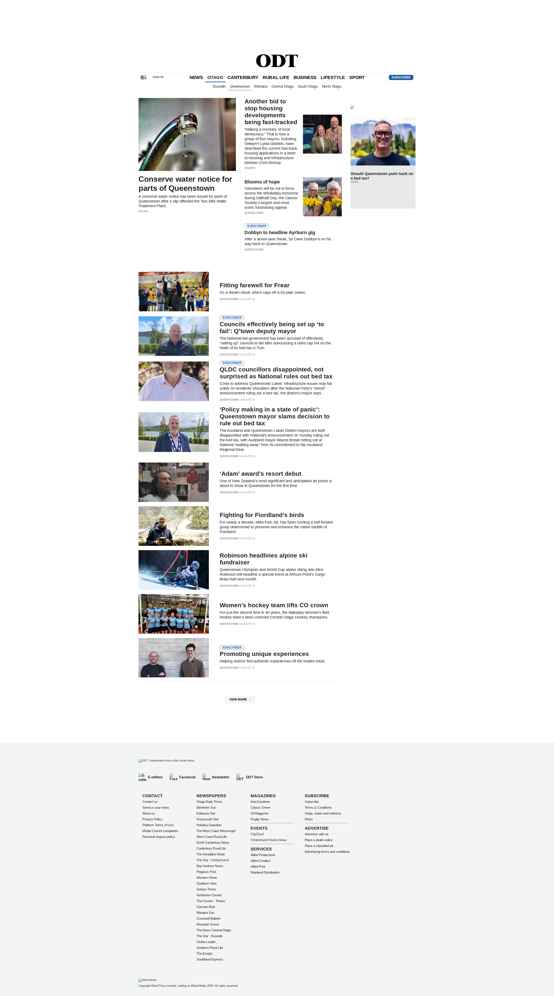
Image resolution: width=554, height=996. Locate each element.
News (196, 77)
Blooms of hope (262, 182)
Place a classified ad (319, 846)
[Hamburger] (143, 77)
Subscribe (401, 77)
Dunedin (219, 86)
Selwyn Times (206, 889)
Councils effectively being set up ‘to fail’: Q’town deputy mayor (272, 327)
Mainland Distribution (265, 872)
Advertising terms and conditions (327, 851)
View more (238, 699)
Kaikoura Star (205, 813)
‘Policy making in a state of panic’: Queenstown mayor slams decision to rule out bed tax (275, 416)
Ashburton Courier (209, 895)
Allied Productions (263, 855)
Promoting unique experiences (264, 654)
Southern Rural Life (209, 947)
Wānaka (260, 86)
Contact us (150, 801)
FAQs (309, 819)
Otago (215, 77)
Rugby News (260, 819)
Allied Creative (261, 861)
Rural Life (276, 77)
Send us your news (155, 807)
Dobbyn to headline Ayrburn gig (280, 232)
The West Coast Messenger (215, 831)
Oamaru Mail (205, 907)
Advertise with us (316, 834)
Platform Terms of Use (158, 825)
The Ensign (204, 953)
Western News (206, 877)
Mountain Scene (207, 924)
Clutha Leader (206, 942)
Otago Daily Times (209, 801)
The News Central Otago (213, 930)
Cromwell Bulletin (208, 918)
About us (148, 813)
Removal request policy (158, 837)
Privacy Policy (152, 819)
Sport (357, 77)
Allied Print (258, 866)
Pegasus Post (206, 872)
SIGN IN (158, 77)
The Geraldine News (210, 854)
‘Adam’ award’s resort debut (260, 473)
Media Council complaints (160, 831)
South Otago (307, 86)
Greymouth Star (207, 819)
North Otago (331, 86)
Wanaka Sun (205, 912)
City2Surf (257, 834)
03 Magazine (259, 813)
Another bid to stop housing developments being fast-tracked (271, 111)
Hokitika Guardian (208, 825)
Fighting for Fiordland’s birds (262, 515)
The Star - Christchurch (212, 860)
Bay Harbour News (209, 866)
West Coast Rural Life (211, 837)
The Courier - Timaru (210, 901)
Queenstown (240, 86)
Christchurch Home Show (269, 840)
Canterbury (242, 77)
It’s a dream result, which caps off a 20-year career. (263, 292)
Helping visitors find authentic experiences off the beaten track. (272, 661)
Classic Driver (260, 807)
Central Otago (283, 86)
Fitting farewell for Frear (255, 285)
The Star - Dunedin (209, 936)
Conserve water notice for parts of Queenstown (185, 184)
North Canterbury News (212, 842)
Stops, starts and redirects (323, 813)
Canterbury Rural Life (211, 848)
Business (305, 77)
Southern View (206, 883)
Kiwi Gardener (260, 801)
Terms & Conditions (318, 807)
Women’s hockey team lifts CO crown (274, 605)
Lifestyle (333, 77)
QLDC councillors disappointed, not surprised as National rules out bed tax (276, 373)
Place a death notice (319, 840)
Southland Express (209, 959)
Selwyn (250, 168)
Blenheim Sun (206, 807)
